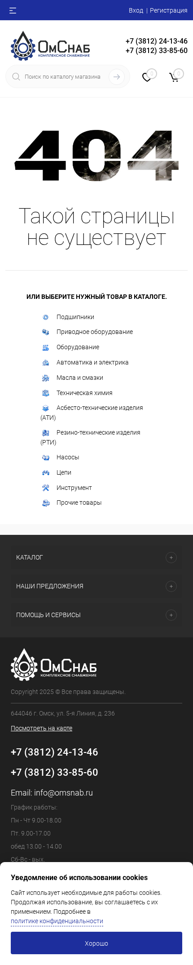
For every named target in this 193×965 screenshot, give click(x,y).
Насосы (68, 457)
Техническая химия (85, 392)
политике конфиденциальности (57, 921)
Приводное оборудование (95, 331)
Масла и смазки (80, 377)
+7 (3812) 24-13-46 (54, 752)
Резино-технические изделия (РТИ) (90, 437)
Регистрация (169, 10)
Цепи (64, 472)
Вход (136, 10)
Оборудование (78, 347)
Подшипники (75, 316)
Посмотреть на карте (41, 728)
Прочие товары (79, 502)
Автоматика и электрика (93, 362)
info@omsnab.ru (63, 792)
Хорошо (96, 943)
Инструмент (74, 487)
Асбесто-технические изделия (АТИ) (91, 412)
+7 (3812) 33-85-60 (54, 772)
